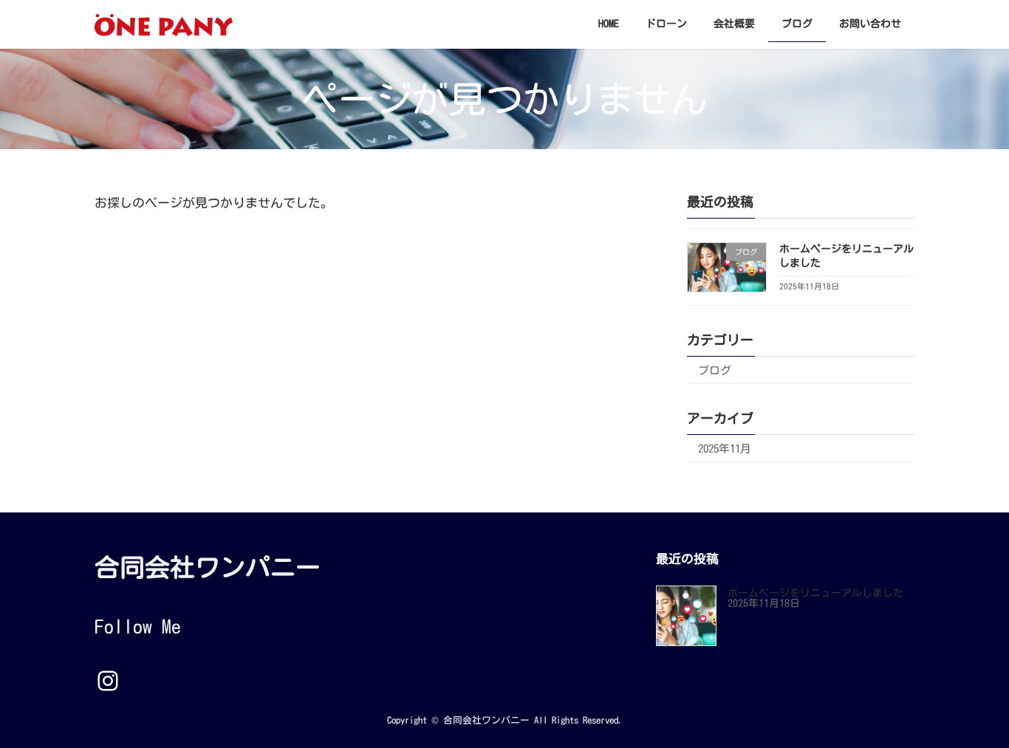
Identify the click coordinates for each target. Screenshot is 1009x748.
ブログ (714, 370)
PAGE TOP (973, 710)
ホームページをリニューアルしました (815, 594)
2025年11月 (724, 448)
